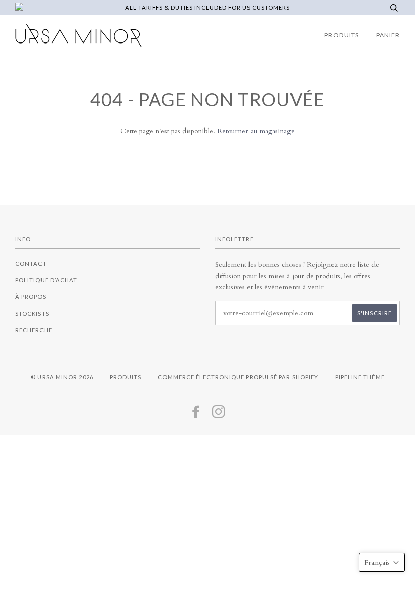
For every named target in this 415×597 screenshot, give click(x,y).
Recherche (33, 330)
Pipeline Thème (360, 377)
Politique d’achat (46, 280)
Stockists (32, 313)
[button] (381, 562)
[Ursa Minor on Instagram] (219, 414)
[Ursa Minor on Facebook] (196, 414)
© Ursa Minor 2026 (62, 377)
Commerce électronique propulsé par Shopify (238, 377)
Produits (341, 35)
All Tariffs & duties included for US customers (207, 7)
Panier (388, 35)
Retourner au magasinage (256, 131)
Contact (31, 263)
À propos (30, 296)
